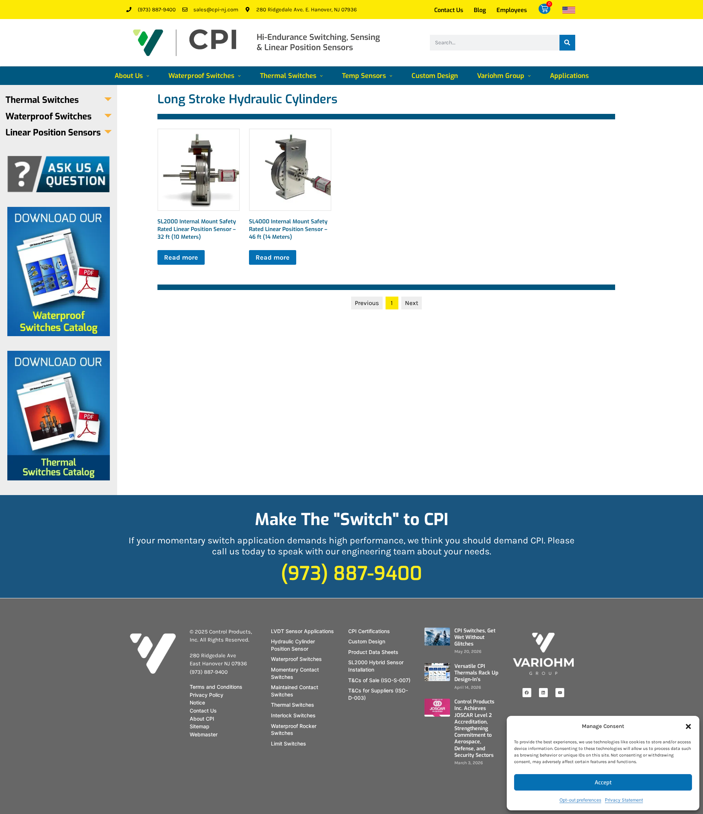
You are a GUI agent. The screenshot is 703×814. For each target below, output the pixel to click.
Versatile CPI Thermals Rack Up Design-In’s (476, 673)
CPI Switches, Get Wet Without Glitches (474, 637)
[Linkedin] (543, 692)
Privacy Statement (624, 800)
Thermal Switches (42, 100)
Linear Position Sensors (53, 132)
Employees (511, 10)
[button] (688, 726)
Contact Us (448, 10)
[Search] (567, 43)
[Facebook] (526, 692)
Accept (603, 782)
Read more (181, 257)
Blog (480, 10)
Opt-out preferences (580, 800)
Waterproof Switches (48, 116)
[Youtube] (559, 692)
